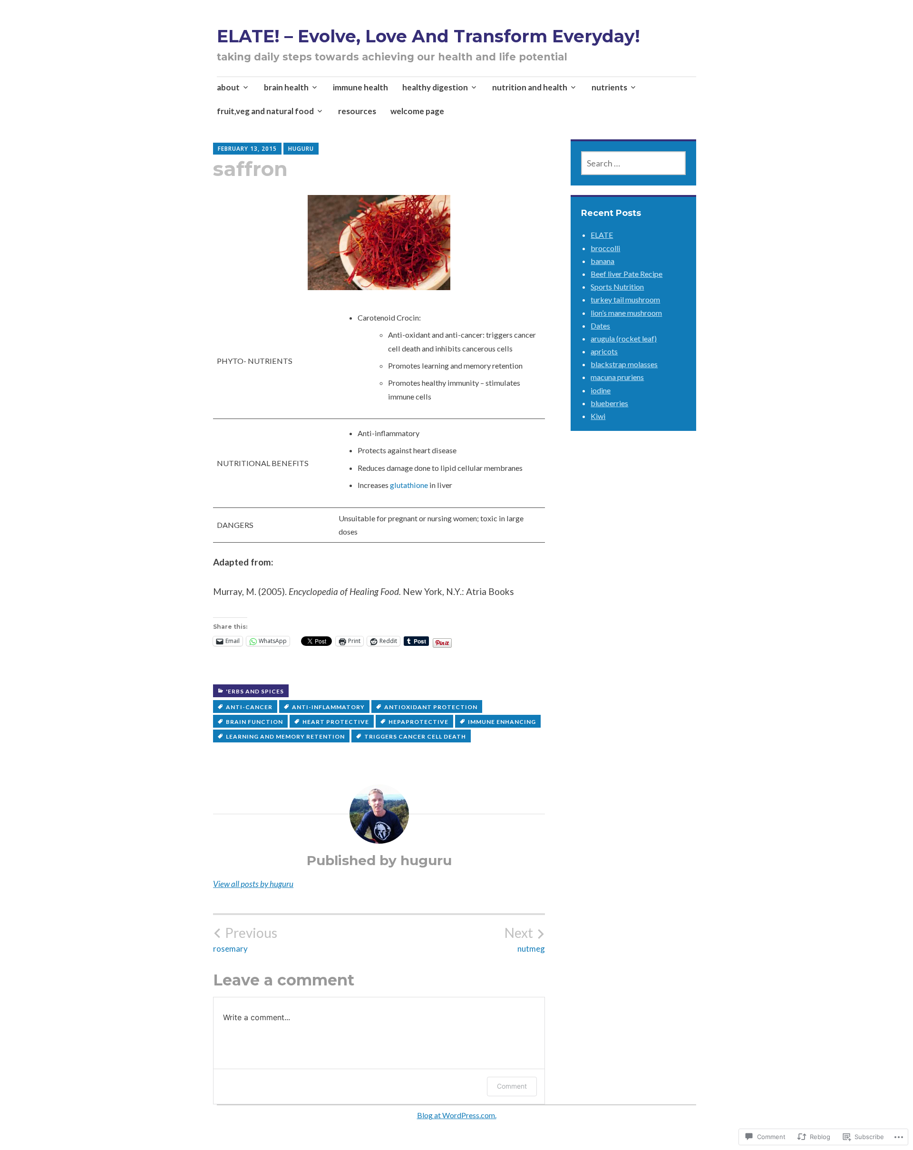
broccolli (605, 248)
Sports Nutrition (617, 286)
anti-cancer (249, 707)
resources (357, 111)
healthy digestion (435, 87)
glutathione (409, 484)
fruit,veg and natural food (265, 111)
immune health (360, 87)
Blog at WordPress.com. (456, 1115)
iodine (601, 390)
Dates (600, 325)
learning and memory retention (285, 736)
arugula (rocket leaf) (624, 338)
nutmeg (525, 939)
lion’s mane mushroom (626, 312)
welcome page (417, 111)
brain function (254, 721)
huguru (301, 149)
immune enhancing (502, 721)
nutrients (609, 87)
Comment (512, 1086)
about (228, 87)
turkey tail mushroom (625, 299)
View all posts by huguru (253, 884)
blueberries (609, 403)
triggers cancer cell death (415, 736)
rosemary (245, 939)
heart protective (335, 721)
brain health (286, 87)
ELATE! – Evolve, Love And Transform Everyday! (428, 36)
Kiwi (598, 415)
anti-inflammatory (328, 707)
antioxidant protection (430, 707)
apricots (604, 351)
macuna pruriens (617, 376)
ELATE (602, 234)
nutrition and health (529, 87)
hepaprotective (418, 721)
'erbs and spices (255, 691)
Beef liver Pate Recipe (626, 273)
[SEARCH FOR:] (633, 163)
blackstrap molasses (624, 364)
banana (602, 260)
